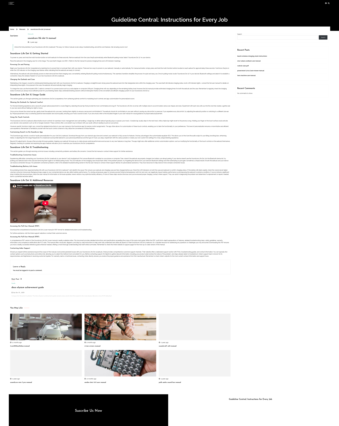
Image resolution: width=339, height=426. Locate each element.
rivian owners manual (92, 346)
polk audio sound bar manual (170, 382)
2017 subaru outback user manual (249, 61)
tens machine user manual (246, 75)
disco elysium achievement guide (27, 287)
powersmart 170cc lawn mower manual (250, 70)
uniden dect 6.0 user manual (95, 382)
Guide (13, 283)
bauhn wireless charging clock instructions (252, 56)
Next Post (15, 279)
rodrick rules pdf (243, 66)
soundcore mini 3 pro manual (21, 382)
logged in (25, 270)
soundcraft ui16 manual (167, 346)
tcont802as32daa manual (20, 346)
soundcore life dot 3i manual (42, 38)
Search (239, 34)
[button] (325, 3)
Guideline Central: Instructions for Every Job (169, 19)
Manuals (30, 34)
